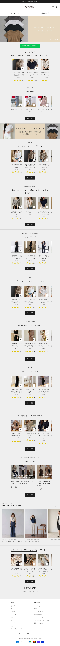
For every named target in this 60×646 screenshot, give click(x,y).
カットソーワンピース (30, 115)
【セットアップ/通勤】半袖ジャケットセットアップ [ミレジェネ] (43, 263)
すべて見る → (55, 512)
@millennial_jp (33, 597)
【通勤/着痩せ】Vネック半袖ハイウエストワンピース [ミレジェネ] (30, 351)
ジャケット (23, 422)
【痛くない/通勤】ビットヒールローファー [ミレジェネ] (16, 576)
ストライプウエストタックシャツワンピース (16, 116)
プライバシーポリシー (40, 623)
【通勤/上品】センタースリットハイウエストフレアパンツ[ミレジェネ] (30, 397)
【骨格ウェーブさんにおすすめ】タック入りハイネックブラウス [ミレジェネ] (18, 80)
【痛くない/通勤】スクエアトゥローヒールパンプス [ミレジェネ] (30, 576)
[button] (18, 86)
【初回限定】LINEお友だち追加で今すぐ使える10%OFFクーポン (30, 52)
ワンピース (23, 332)
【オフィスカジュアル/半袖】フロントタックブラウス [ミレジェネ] (16, 172)
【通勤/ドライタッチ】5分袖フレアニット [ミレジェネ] (16, 219)
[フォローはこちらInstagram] (16, 640)
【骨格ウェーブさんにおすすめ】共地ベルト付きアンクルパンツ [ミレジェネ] (43, 397)
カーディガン (36, 422)
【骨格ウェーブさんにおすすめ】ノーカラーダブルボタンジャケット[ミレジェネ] (43, 442)
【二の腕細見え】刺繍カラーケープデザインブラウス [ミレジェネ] (32, 80)
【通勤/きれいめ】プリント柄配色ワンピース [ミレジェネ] (43, 351)
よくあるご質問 (38, 617)
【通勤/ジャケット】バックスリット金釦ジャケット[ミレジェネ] (16, 441)
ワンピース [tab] (28, 61)
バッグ (13, 629)
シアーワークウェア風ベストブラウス (43, 116)
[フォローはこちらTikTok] (24, 640)
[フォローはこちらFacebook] (11, 640)
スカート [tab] (36, 61)
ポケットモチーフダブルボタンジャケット (30, 440)
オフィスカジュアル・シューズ (24, 556)
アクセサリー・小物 (48, 556)
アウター (13, 626)
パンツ (25, 377)
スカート (34, 377)
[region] (30, 32)
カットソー (31, 287)
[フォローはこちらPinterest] (20, 640)
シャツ (41, 287)
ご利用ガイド (38, 615)
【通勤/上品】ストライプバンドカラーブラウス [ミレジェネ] (43, 307)
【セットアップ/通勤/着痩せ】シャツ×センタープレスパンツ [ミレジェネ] (30, 263)
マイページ (37, 612)
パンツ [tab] (42, 61)
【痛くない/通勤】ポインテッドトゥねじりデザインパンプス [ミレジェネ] (43, 576)
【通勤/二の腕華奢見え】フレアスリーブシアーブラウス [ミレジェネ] (43, 172)
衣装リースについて (39, 629)
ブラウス (19, 287)
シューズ (13, 632)
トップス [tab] (14, 61)
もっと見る (30, 124)
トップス (13, 612)
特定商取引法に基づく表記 (41, 626)
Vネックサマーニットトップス (29, 218)
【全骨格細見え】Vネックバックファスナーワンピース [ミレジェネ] (16, 351)
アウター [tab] (21, 61)
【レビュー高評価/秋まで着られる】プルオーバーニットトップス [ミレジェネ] (43, 219)
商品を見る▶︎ (30, 38)
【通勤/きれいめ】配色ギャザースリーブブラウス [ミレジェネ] (46, 80)
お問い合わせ (38, 620)
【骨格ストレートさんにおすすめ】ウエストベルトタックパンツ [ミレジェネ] (16, 397)
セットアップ (36, 332)
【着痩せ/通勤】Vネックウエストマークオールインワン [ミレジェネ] (16, 263)
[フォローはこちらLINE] (28, 640)
